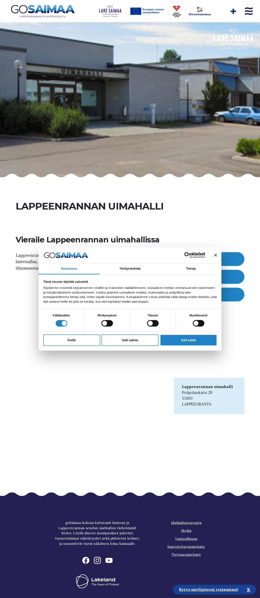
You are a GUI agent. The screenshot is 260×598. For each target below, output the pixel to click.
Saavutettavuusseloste (186, 546)
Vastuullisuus (186, 539)
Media (186, 530)
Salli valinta (130, 340)
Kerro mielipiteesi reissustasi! (208, 589)
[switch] (107, 323)
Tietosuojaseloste (186, 554)
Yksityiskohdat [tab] (130, 268)
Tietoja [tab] (191, 268)
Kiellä (72, 340)
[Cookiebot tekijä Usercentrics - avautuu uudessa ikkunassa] (187, 255)
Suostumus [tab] (69, 268)
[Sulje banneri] (215, 255)
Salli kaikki (188, 340)
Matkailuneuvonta (186, 523)
